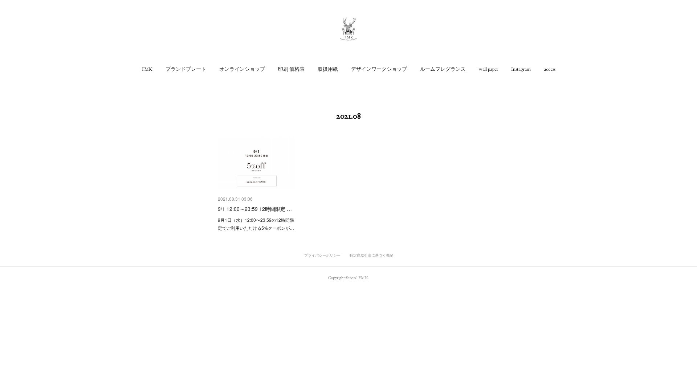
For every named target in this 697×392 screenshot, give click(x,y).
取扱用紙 (328, 69)
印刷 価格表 (291, 69)
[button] (147, 69)
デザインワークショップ (379, 69)
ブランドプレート (186, 69)
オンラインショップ (242, 69)
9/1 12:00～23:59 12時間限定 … (255, 208)
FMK (147, 69)
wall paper (488, 69)
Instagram (521, 69)
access (549, 69)
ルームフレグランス (443, 69)
